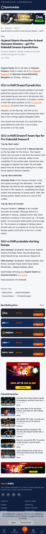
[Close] (35, 522)
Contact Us (29, 505)
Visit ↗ (38, 314)
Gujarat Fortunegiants (23, 292)
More (42, 305)
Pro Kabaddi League (24, 296)
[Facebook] (3, 495)
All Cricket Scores (9, 2)
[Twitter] (8, 495)
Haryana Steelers (8, 296)
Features (19, 426)
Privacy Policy (30, 511)
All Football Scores (25, 2)
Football (4, 508)
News (16, 28)
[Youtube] (19, 495)
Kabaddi (8, 28)
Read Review (38, 311)
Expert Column (7, 292)
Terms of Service (31, 508)
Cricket (3, 505)
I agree (13, 522)
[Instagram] (14, 495)
